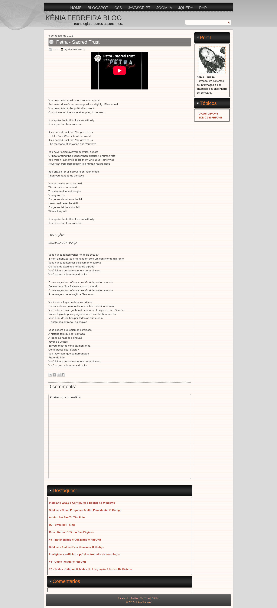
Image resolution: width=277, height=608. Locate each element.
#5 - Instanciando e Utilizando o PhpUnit (75, 539)
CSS (118, 8)
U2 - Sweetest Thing (62, 524)
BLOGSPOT (98, 8)
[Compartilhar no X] (59, 375)
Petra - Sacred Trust (77, 42)
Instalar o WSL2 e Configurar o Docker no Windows (82, 502)
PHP (203, 8)
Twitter (134, 598)
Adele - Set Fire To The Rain (67, 517)
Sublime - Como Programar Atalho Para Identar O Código (85, 510)
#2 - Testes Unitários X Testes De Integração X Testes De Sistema (90, 569)
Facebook (123, 598)
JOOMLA (164, 8)
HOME (76, 8)
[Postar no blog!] (54, 375)
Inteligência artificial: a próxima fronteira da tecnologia (84, 554)
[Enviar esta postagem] (85, 49)
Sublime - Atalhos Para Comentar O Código (76, 546)
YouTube (145, 598)
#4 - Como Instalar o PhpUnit (67, 561)
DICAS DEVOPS (208, 113)
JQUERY (185, 8)
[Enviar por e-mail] (50, 375)
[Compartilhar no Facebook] (63, 375)
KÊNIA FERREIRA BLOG (83, 18)
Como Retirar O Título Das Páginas (71, 532)
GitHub (155, 598)
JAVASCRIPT (139, 8)
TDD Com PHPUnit (210, 117)
